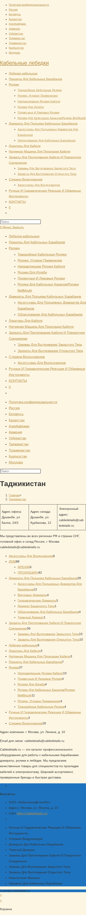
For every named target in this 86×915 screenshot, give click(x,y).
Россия (13, 9)
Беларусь (15, 14)
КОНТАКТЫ (18, 381)
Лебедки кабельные (24, 236)
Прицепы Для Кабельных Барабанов (37, 242)
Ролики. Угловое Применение (40, 260)
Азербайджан (17, 23)
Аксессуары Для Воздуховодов (42, 363)
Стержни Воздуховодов (27, 357)
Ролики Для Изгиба (32, 272)
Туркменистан (17, 43)
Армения (14, 28)
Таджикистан (17, 38)
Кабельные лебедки (24, 63)
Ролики (14, 248)
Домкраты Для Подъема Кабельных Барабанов (45, 296)
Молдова (14, 52)
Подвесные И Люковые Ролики (41, 278)
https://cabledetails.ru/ (32, 813)
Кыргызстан (16, 47)
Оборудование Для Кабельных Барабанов (50, 314)
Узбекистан (16, 33)
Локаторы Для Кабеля (26, 321)
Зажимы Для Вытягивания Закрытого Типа (50, 344)
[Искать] (43, 472)
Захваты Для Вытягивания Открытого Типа (50, 351)
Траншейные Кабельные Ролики (42, 254)
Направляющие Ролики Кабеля (41, 266)
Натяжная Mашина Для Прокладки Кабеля (41, 326)
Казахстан (15, 19)
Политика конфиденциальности (29, 4)
